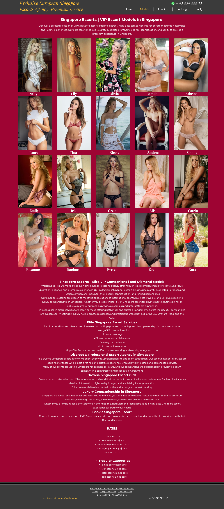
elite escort (79, 29)
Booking (101, 495)
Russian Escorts (125, 492)
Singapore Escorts (78, 19)
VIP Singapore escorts (86, 25)
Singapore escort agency (66, 358)
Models (95, 492)
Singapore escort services (81, 309)
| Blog (124, 495)
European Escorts (108, 492)
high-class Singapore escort (165, 403)
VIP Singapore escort (130, 301)
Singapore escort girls (125, 289)
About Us (116, 495)
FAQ (108, 495)
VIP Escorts (113, 488)
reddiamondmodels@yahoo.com (60, 498)
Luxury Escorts (127, 488)
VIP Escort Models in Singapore (131, 19)
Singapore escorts (56, 297)
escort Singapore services (168, 358)
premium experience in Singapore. (112, 33)
